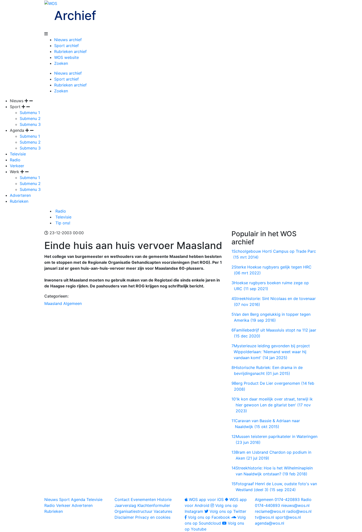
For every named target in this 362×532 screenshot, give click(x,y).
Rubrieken (19, 201)
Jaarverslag (125, 505)
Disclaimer (124, 517)
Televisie (18, 153)
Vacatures (163, 511)
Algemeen (72, 303)
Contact (122, 499)
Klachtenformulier (153, 505)
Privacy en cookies (152, 517)
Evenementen (143, 499)
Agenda (78, 499)
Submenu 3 (30, 124)
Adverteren (20, 195)
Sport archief (66, 45)
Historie (164, 499)
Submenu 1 (30, 112)
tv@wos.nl (264, 517)
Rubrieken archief (70, 51)
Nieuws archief (68, 39)
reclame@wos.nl (270, 511)
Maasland (53, 303)
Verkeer (17, 165)
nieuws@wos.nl (295, 505)
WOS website (66, 57)
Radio (15, 159)
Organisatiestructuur (133, 511)
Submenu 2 (30, 118)
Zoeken (61, 63)
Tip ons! (62, 222)
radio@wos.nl (299, 511)
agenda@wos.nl (269, 523)
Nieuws (51, 499)
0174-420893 (277, 499)
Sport (64, 499)
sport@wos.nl (288, 517)
